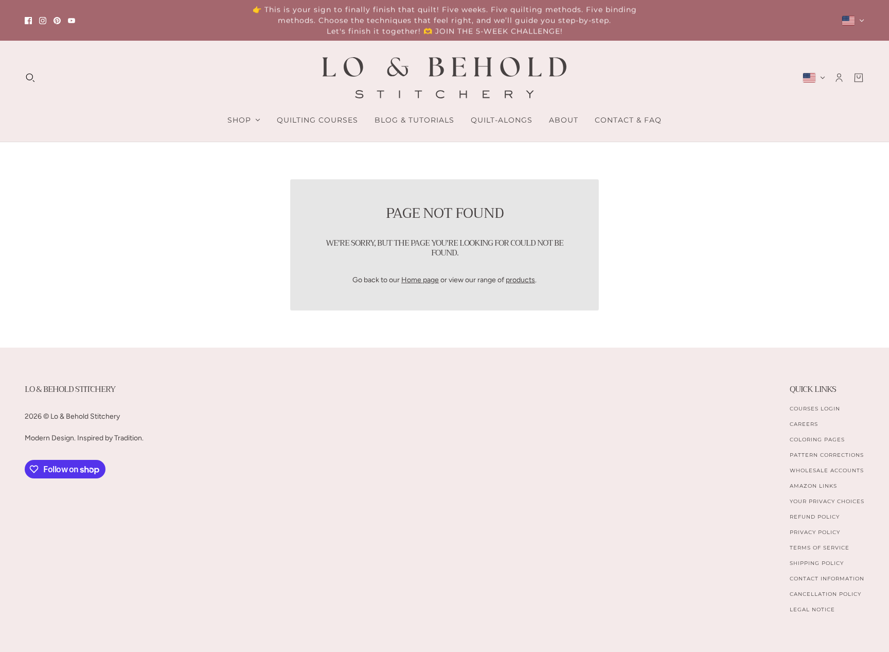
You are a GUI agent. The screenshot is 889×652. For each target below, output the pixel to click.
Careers (804, 424)
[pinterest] (57, 20)
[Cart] (858, 77)
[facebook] (28, 20)
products (520, 280)
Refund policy (815, 516)
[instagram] (42, 20)
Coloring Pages (817, 439)
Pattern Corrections (827, 455)
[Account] (839, 77)
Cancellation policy (825, 594)
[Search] (30, 77)
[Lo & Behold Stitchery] (444, 77)
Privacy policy (815, 532)
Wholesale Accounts (827, 470)
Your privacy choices (827, 501)
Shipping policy (817, 563)
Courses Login (815, 408)
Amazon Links (813, 486)
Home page (420, 280)
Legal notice (812, 609)
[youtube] (71, 20)
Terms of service (819, 547)
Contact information (827, 578)
